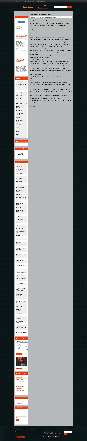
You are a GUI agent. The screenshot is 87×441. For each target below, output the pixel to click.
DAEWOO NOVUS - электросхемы (19, 243)
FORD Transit (18, 116)
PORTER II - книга (19, 194)
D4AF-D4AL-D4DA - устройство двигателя (21, 199)
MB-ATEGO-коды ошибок (20, 261)
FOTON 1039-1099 (19, 111)
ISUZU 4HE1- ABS (19, 235)
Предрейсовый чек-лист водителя (20, 89)
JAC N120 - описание (19, 182)
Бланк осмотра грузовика (20, 82)
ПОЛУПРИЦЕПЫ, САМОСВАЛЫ (21, 103)
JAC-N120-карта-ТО (19, 98)
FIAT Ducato (18, 114)
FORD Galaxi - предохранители (21, 272)
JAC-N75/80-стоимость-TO (20, 96)
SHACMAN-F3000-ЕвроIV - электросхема (20, 297)
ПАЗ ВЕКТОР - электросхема (21, 332)
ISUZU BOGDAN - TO (19, 229)
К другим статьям (33, 103)
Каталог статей (42, 1)
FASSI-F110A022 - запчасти (20, 173)
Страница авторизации (18, 435)
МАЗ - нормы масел (19, 317)
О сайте (21, 1)
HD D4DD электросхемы (20, 191)
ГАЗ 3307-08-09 (18, 125)
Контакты (37, 1)
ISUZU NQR (18, 104)
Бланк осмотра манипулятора (21, 84)
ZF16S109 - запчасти (19, 283)
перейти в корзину (19, 403)
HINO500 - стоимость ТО (20, 206)
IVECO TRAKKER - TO (19, 222)
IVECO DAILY (18, 106)
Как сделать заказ (31, 1)
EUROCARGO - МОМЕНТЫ (20, 219)
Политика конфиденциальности (20, 437)
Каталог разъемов (19, 313)
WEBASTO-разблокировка (20, 306)
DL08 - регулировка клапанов (21, 244)
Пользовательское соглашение (20, 436)
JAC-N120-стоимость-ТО (20, 99)
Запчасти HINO (19, 388)
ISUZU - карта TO (19, 227)
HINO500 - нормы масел (20, 208)
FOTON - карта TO (19, 275)
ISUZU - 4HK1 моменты (20, 228)
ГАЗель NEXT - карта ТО (20, 328)
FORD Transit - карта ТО (20, 269)
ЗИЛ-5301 (17, 127)
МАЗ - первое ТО (19, 318)
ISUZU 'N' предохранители (20, 231)
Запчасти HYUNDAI (20, 381)
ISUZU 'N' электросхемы (20, 232)
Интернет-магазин (33, 432)
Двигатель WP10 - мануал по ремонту (21, 293)
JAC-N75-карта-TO (19, 95)
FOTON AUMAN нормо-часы (20, 113)
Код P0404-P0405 (19, 312)
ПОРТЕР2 (17, 121)
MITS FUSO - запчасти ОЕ (20, 251)
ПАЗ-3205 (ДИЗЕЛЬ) (19, 134)
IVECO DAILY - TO (19, 216)
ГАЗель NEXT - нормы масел (21, 327)
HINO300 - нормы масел (20, 204)
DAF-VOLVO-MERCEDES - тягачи (20, 102)
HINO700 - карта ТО (19, 211)
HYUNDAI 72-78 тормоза (20, 190)
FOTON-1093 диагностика (20, 278)
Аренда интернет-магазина (19, 393)
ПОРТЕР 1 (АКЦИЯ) (19, 120)
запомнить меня (19, 417)
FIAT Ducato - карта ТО (20, 265)
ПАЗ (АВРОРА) (18, 132)
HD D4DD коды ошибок (20, 195)
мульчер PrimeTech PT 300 (40, 50)
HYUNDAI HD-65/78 (19, 109)
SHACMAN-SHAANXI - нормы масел (21, 289)
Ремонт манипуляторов (20, 137)
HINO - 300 (18, 107)
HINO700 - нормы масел (20, 213)
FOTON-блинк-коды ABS (20, 279)
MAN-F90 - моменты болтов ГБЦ (20, 255)
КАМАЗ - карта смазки (19, 321)
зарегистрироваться (53, 109)
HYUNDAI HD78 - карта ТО (20, 186)
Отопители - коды (19, 307)
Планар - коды (18, 309)
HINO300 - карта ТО (19, 203)
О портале (16, 432)
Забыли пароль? (19, 422)
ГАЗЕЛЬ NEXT (18, 124)
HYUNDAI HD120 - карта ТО (20, 187)
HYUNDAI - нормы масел (20, 188)
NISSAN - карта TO (19, 238)
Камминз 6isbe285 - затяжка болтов (20, 302)
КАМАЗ (17, 128)
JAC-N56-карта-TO (19, 92)
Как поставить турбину (19, 166)
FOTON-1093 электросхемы (20, 277)
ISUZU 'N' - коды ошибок (20, 234)
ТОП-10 (17, 135)
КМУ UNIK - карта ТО (19, 167)
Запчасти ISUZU (19, 386)
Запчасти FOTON (19, 379)
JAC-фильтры (18, 177)
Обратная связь (32, 435)
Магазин (25, 1)
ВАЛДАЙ (17, 123)
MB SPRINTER (18, 118)
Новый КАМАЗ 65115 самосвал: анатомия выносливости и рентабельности (20, 61)
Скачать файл (19, 353)
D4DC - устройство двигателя (21, 197)
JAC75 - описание (19, 181)
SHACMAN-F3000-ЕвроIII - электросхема (20, 295)
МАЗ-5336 (17, 131)
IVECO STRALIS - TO (19, 220)
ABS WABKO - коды (19, 310)
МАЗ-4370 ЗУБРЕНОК (19, 130)
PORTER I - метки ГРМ (20, 193)
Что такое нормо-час (19, 165)
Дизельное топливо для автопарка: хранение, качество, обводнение (20, 52)
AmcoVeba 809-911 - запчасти (21, 172)
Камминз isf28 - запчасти (20, 303)
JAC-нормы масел (19, 179)
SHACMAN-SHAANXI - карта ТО (21, 290)
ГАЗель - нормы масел (20, 326)
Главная (17, 1)
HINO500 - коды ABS (19, 210)
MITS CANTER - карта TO (20, 249)
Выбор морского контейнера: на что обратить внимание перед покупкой (21, 36)
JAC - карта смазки (19, 178)
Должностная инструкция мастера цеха (20, 86)
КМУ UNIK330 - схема (19, 169)
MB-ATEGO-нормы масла (20, 260)
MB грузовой (18, 117)
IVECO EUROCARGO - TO (20, 217)
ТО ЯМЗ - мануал (19, 322)
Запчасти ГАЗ (19, 377)
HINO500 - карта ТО (19, 207)
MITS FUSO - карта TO (20, 248)
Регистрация (18, 421)
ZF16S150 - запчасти (19, 284)
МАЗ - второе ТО (19, 319)
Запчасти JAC (19, 384)
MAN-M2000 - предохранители (21, 256)
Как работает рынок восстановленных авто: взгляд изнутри (20, 25)
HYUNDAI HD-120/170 (19, 110)
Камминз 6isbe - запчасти (20, 305)
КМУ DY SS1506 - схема (20, 170)
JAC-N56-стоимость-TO (20, 93)
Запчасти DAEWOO (20, 390)
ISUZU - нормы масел (19, 225)
